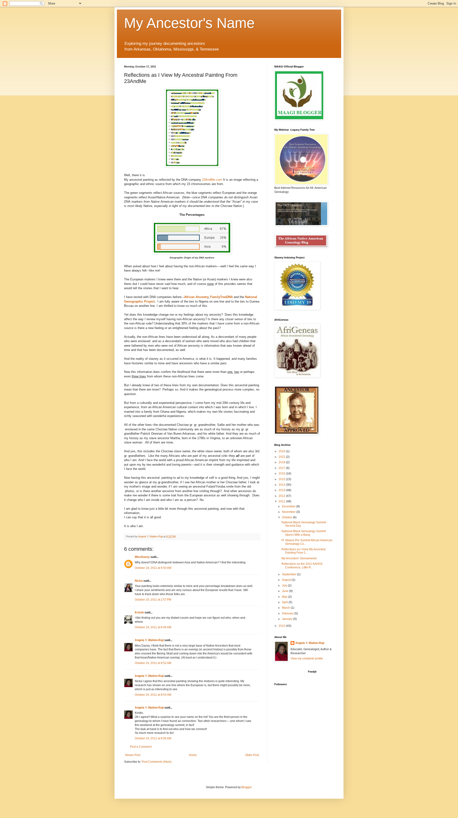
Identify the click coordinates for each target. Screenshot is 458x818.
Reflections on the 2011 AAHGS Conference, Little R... (302, 565)
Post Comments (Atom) (157, 761)
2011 (282, 501)
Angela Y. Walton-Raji (149, 640)
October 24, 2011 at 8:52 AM (153, 663)
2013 (282, 490)
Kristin (139, 612)
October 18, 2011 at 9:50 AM (153, 568)
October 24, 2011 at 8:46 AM (153, 627)
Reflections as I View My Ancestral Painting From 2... (303, 551)
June (285, 591)
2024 (282, 451)
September (289, 574)
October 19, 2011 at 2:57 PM (153, 599)
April (285, 602)
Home (193, 755)
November (289, 512)
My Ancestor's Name (189, 23)
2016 (282, 473)
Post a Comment (140, 746)
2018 (282, 462)
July (285, 585)
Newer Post (132, 755)
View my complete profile (307, 658)
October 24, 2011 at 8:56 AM (153, 738)
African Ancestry (196, 297)
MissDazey (142, 557)
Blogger (246, 787)
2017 (282, 468)
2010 (282, 626)
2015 (282, 479)
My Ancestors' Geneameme (299, 558)
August (287, 579)
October (287, 517)
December (289, 506)
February (288, 613)
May (285, 596)
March (286, 607)
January (287, 619)
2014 (282, 484)
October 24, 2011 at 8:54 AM (153, 694)
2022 (282, 456)
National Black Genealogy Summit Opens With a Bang (303, 533)
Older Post (252, 755)
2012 (282, 496)
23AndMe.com (212, 179)
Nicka (139, 580)
